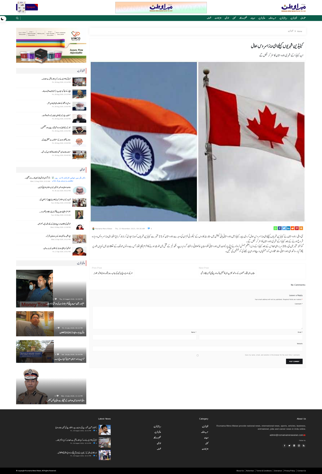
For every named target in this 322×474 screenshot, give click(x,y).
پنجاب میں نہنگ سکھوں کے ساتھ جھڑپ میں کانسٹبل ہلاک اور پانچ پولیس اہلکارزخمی (228, 273)
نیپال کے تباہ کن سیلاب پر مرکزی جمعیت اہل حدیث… (56, 91)
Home (299, 31)
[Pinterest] (297, 228)
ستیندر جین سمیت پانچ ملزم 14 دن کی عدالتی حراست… (65, 304)
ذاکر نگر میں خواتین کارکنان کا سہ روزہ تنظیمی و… (37, 177)
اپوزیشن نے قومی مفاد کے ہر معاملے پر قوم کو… (58, 236)
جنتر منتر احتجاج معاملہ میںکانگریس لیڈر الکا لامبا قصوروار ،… (55, 211)
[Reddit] (292, 228)
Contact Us (301, 470)
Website (300, 343)
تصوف (209, 18)
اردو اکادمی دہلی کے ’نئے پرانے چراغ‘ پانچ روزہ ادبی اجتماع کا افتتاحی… (77, 452)
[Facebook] (280, 228)
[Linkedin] (288, 228)
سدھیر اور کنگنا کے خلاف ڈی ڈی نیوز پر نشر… (59, 103)
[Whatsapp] (275, 228)
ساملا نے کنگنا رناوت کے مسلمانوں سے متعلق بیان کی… (56, 139)
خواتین (227, 18)
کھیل (234, 18)
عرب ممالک (272, 18)
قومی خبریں (294, 18)
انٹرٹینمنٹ (218, 18)
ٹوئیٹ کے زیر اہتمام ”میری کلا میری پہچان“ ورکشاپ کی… (55, 199)
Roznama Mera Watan (103, 228)
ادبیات (253, 18)
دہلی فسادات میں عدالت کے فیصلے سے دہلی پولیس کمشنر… (65, 400)
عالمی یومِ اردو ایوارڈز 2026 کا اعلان (72, 332)
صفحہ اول (303, 18)
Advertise (250, 470)
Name (193, 332)
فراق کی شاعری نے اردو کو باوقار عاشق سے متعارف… (56, 78)
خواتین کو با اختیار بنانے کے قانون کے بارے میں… (57, 248)
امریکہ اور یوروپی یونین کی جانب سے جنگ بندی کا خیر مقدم (113, 273)
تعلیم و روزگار (243, 18)
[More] (301, 228)
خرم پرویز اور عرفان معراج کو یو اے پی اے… (69, 359)
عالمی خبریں (261, 18)
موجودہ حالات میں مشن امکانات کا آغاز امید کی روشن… (56, 151)
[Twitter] (284, 228)
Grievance (278, 470)
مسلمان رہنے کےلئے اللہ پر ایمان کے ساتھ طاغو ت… (56, 115)
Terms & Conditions (264, 470)
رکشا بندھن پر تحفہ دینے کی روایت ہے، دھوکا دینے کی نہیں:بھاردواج (76, 427)
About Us (240, 470)
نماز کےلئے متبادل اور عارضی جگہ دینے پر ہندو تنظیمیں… (55, 127)
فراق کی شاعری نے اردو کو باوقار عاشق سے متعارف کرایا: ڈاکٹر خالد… (76, 440)
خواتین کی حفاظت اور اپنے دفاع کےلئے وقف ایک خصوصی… (54, 223)
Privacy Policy (289, 470)
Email (300, 332)
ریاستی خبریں (283, 18)
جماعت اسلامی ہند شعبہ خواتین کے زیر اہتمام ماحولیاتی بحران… (54, 187)
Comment (299, 304)
